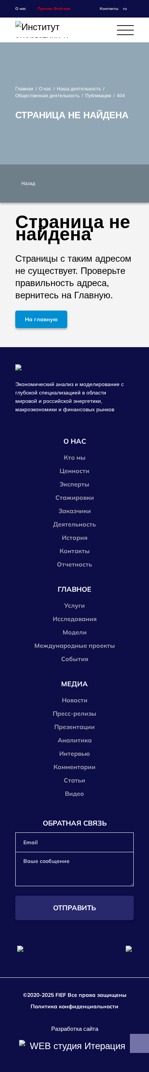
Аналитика (75, 740)
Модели (75, 632)
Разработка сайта (74, 1028)
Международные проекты (74, 645)
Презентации (74, 727)
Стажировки (74, 497)
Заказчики (74, 511)
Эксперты (74, 484)
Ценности (74, 471)
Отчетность (74, 564)
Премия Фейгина (53, 8)
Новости (74, 700)
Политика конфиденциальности (74, 1006)
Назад (28, 183)
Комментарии (74, 767)
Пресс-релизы (74, 713)
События (74, 659)
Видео (74, 793)
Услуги (74, 605)
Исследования (75, 619)
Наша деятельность (79, 89)
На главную (41, 319)
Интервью (74, 753)
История (74, 537)
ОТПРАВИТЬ (74, 907)
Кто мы (75, 457)
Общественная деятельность (47, 95)
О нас (45, 89)
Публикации (98, 95)
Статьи (74, 780)
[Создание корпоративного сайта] (74, 1046)
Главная (24, 89)
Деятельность (74, 524)
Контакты (109, 8)
